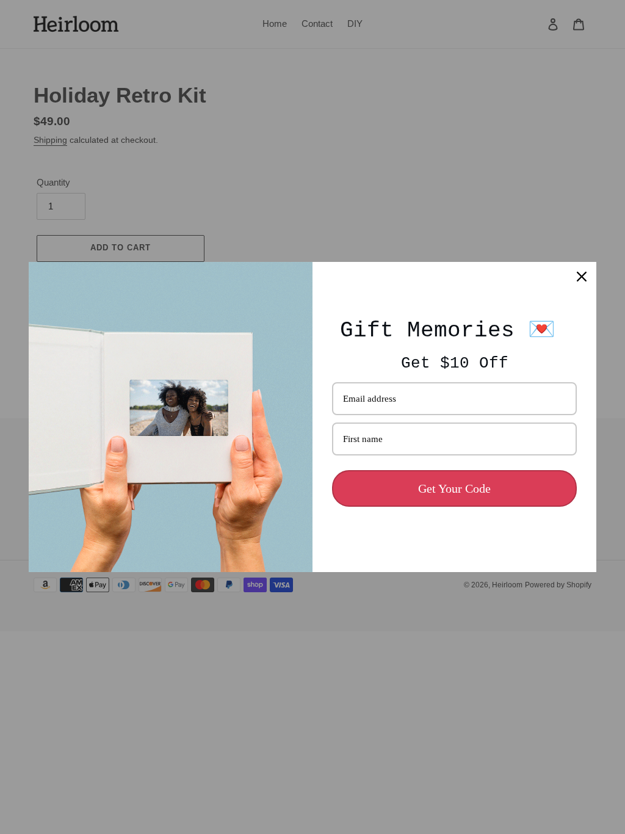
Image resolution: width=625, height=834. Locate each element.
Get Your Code (454, 488)
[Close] (581, 276)
